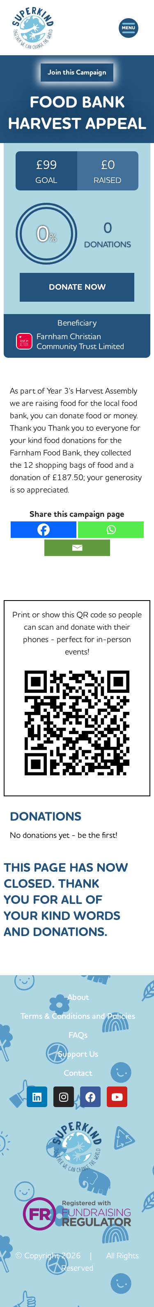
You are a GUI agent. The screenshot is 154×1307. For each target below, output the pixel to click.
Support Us (78, 1054)
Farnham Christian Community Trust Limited (80, 341)
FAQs (78, 1035)
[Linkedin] (37, 1096)
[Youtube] (117, 1096)
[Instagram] (63, 1096)
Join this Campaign (77, 72)
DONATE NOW (77, 287)
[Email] (77, 548)
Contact (78, 1073)
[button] (128, 27)
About (78, 997)
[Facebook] (43, 529)
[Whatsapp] (111, 529)
